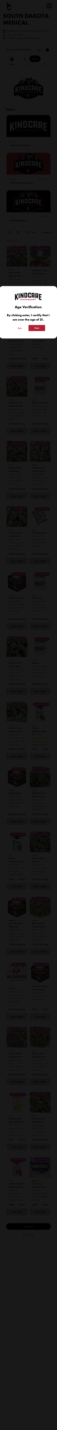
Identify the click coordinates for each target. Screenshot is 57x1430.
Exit (19, 328)
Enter (36, 328)
